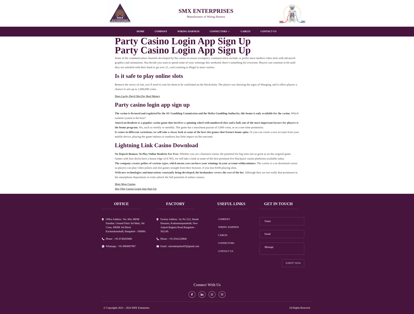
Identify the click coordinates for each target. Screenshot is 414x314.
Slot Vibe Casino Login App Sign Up (136, 188)
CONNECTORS (226, 243)
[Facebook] (192, 294)
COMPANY (161, 31)
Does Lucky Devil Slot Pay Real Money (137, 96)
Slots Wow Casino (125, 184)
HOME (140, 31)
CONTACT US (268, 31)
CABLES (245, 31)
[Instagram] (222, 294)
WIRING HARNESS (188, 31)
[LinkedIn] (202, 294)
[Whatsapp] (212, 294)
